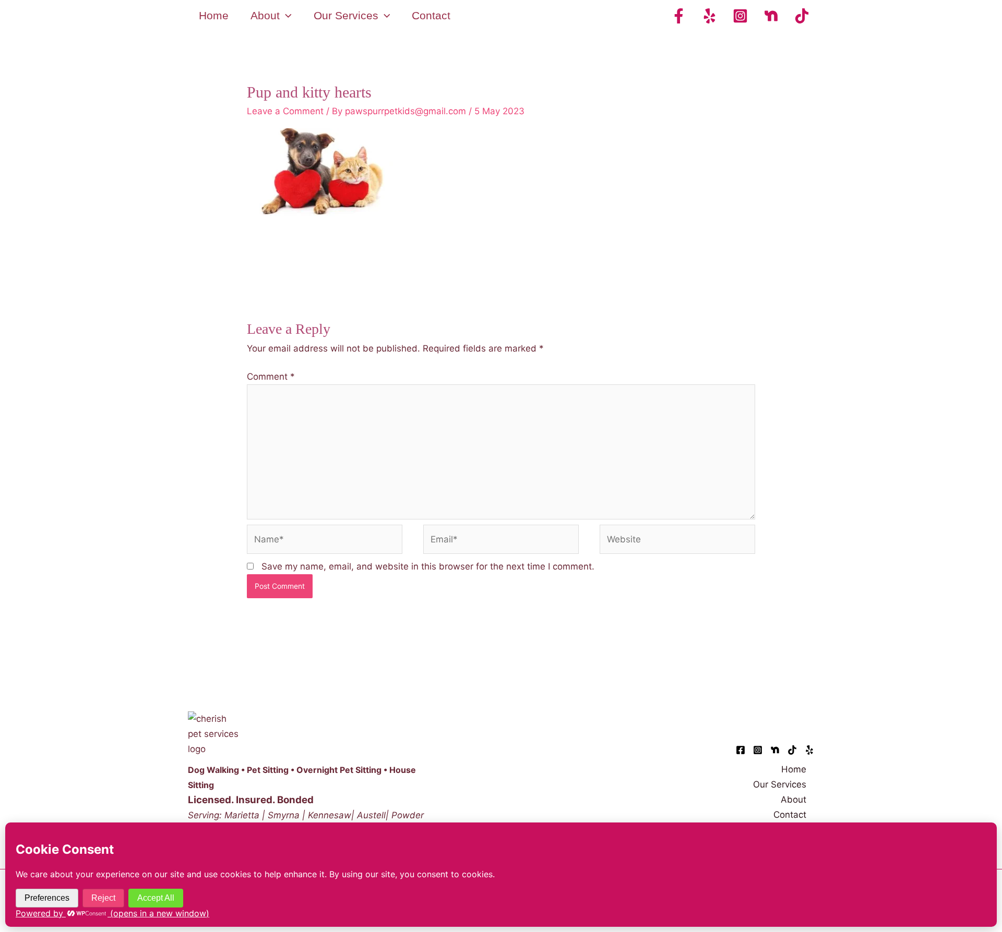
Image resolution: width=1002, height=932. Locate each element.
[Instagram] (740, 16)
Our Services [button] (346, 15)
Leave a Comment (285, 111)
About (793, 799)
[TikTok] (802, 16)
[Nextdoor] (771, 16)
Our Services (779, 784)
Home (214, 15)
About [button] (265, 15)
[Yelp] (709, 16)
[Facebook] (678, 16)
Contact (431, 15)
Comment (271, 376)
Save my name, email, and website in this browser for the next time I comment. (427, 566)
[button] (286, 15)
